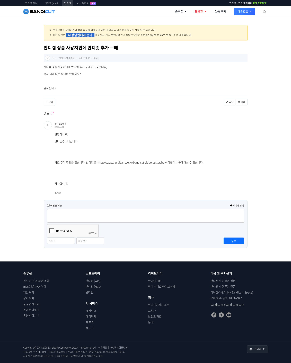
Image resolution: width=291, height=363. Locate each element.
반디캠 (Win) (31, 3)
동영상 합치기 (31, 315)
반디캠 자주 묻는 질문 (222, 281)
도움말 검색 (264, 11)
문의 (150, 322)
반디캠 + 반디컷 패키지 (248, 3)
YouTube (228, 314)
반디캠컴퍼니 (60, 123)
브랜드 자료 (155, 316)
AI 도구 (90, 328)
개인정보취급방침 (119, 347)
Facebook (213, 314)
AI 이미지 (91, 316)
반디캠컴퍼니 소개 (158, 305)
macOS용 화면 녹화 (34, 286)
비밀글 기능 (56, 205)
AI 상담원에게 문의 (80, 35)
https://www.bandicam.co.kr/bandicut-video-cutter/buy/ (132, 162)
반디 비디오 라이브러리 (161, 286)
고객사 (152, 310)
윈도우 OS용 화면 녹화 (36, 281)
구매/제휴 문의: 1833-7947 (226, 298)
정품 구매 (220, 11)
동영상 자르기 (31, 304)
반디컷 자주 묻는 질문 (222, 286)
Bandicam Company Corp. (62, 347)
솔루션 (179, 11)
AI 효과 (90, 322)
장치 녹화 (28, 298)
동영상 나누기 (31, 310)
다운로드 (242, 11)
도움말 (199, 11)
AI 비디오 (91, 310)
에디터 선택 (238, 205)
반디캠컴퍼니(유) (37, 351)
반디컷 (67, 3)
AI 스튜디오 (86, 3)
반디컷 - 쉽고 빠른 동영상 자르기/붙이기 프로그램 (39, 11)
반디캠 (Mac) (51, 3)
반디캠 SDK (155, 281)
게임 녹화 (28, 292)
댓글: (96, 57)
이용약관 (102, 347)
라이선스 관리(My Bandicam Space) (231, 292)
